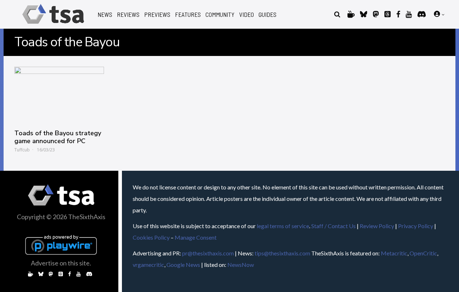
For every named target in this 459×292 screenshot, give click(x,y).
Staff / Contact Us (333, 225)
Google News (183, 264)
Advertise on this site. (61, 263)
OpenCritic (423, 253)
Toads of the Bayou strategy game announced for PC (57, 137)
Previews (157, 14)
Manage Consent (196, 237)
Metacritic (394, 253)
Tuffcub (22, 150)
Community (220, 14)
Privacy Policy (415, 225)
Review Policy (377, 225)
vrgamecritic (148, 264)
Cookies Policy (151, 237)
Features (188, 14)
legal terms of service (283, 225)
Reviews (128, 14)
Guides (267, 14)
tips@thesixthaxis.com (282, 253)
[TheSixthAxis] (53, 25)
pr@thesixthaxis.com (208, 253)
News (105, 14)
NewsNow (240, 264)
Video (246, 14)
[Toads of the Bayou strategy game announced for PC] (59, 94)
